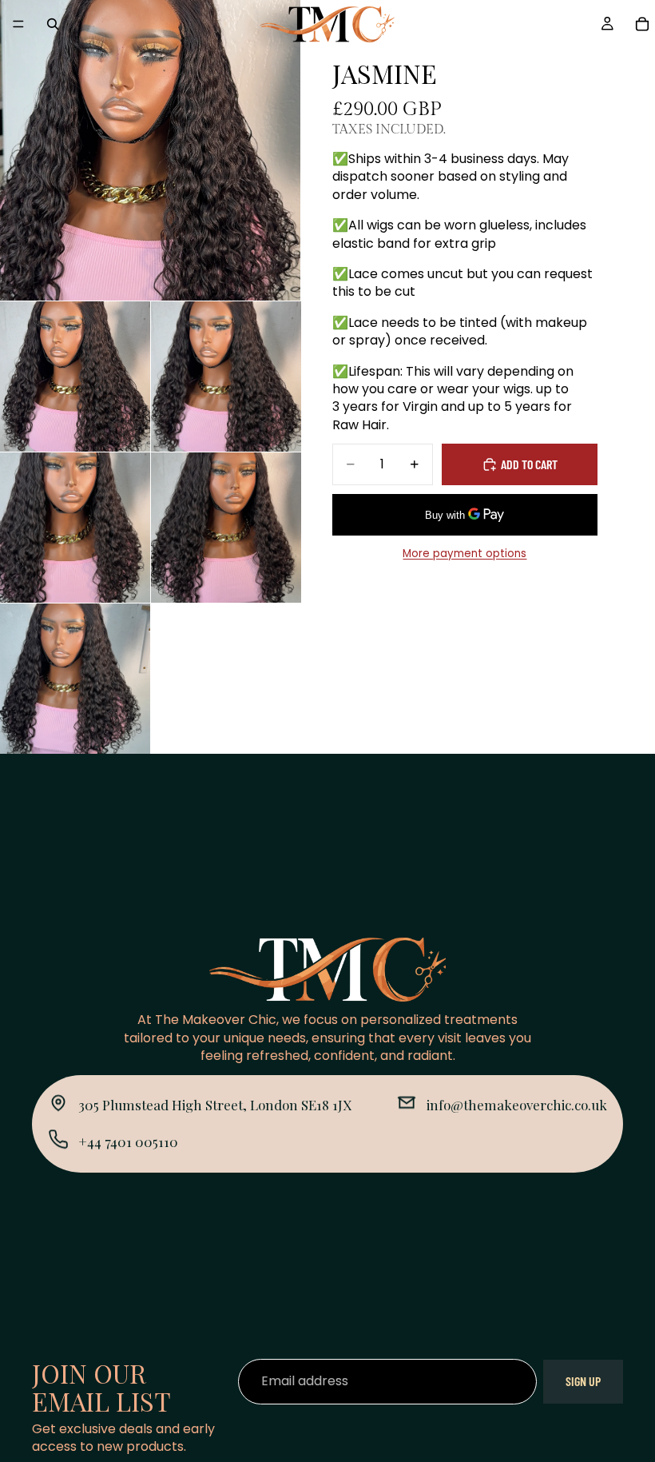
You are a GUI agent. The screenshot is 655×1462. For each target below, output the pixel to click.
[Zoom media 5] (226, 527)
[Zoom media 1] (150, 150)
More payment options (464, 554)
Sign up (583, 1380)
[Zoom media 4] (75, 527)
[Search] (52, 24)
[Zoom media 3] (226, 376)
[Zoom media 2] (75, 376)
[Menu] (18, 24)
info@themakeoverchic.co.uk (517, 1104)
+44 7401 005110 (128, 1141)
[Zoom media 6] (75, 679)
